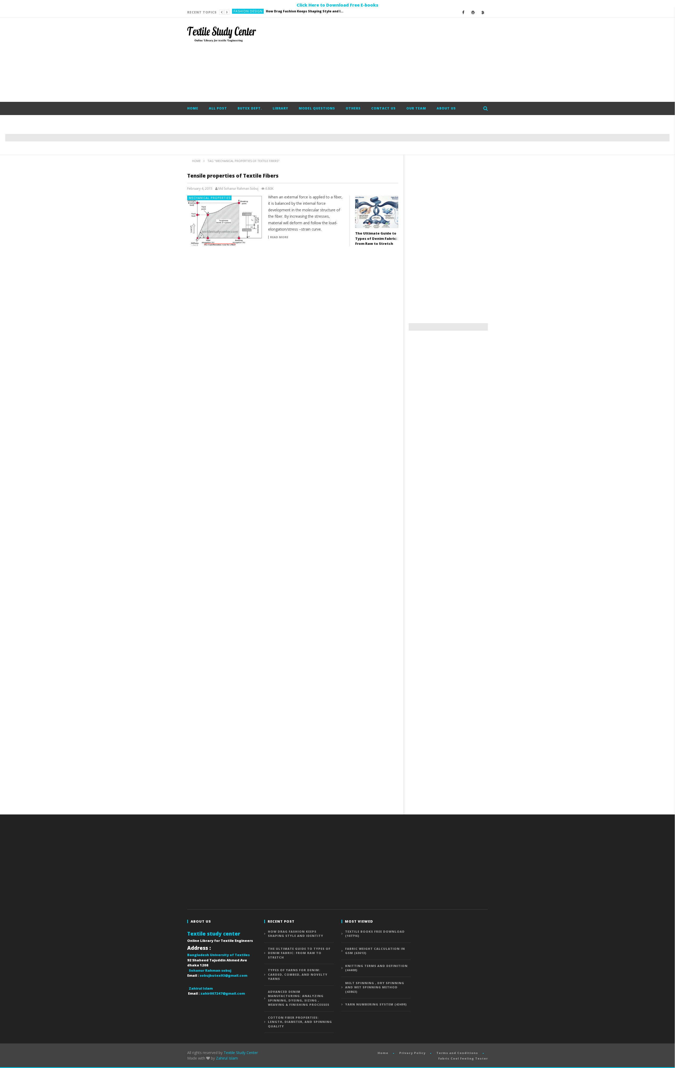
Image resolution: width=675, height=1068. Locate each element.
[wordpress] (473, 12)
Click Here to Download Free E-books (337, 5)
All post (218, 108)
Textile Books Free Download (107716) (375, 933)
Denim (239, 12)
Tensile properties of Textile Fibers (232, 175)
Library (280, 108)
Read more (279, 237)
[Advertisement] (392, 60)
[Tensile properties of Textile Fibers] (225, 221)
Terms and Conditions (457, 1053)
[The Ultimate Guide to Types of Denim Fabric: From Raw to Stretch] (376, 212)
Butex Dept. (250, 108)
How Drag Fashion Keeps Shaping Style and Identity (295, 933)
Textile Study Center (241, 1052)
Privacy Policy (412, 1053)
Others (353, 108)
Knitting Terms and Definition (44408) (376, 968)
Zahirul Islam (227, 1058)
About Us (446, 108)
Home (192, 108)
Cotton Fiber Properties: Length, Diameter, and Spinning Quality (300, 1021)
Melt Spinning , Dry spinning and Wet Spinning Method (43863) (374, 987)
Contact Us (383, 108)
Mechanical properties (209, 198)
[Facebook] (463, 12)
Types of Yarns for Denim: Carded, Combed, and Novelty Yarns (297, 974)
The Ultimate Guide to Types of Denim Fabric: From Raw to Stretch (287, 12)
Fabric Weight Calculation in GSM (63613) (375, 951)
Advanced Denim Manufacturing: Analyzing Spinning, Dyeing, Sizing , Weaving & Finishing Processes (298, 998)
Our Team (416, 108)
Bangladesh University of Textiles (218, 954)
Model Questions (317, 108)
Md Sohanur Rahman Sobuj (238, 189)
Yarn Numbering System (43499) (376, 1004)
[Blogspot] (483, 12)
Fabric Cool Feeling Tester (463, 1058)
